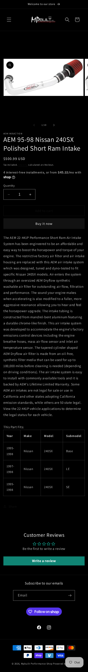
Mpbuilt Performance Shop (37, 663)
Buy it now (44, 223)
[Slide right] (54, 125)
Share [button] (13, 506)
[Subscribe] (70, 595)
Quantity (9, 186)
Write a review (44, 560)
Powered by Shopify (64, 663)
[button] (9, 20)
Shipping (23, 164)
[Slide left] (34, 125)
